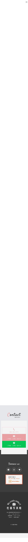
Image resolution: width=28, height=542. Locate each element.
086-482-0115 (14, 432)
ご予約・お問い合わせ (14, 439)
